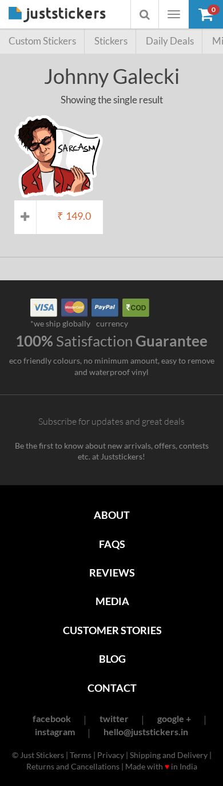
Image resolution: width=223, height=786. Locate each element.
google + (174, 718)
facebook (52, 718)
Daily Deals (170, 41)
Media (112, 601)
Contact (112, 688)
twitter (114, 718)
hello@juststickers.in (145, 731)
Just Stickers (57, 15)
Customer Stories (112, 630)
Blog (112, 658)
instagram (55, 731)
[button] (206, 14)
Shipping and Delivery (169, 755)
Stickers (111, 41)
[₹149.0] (58, 195)
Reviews (112, 572)
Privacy (110, 755)
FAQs (112, 544)
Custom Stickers (42, 41)
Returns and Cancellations (73, 766)
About (112, 515)
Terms (80, 755)
